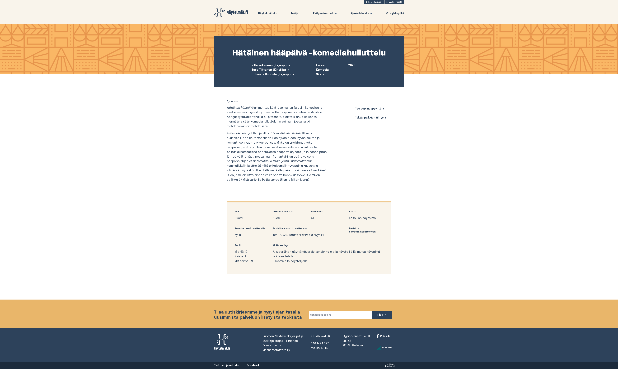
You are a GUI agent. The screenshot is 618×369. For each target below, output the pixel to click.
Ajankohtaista (360, 13)
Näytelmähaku (267, 13)
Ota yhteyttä (395, 13)
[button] (335, 14)
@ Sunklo (384, 336)
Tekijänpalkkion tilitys (369, 117)
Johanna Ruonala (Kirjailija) (271, 74)
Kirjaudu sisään (375, 2)
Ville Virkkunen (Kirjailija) (269, 65)
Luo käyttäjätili (395, 2)
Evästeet (253, 365)
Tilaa (380, 315)
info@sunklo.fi (320, 336)
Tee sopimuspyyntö (368, 108)
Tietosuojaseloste (226, 365)
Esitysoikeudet (323, 13)
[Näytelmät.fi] (231, 12)
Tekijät (295, 13)
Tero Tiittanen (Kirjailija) (269, 69)
